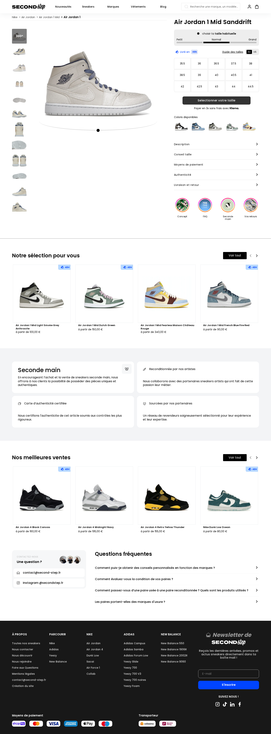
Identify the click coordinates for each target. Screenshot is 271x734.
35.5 (182, 63)
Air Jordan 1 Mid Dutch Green (96, 325)
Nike (52, 643)
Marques (113, 6)
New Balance (58, 661)
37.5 (233, 63)
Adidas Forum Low (136, 655)
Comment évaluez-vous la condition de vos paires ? (134, 579)
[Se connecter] (249, 6)
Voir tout (235, 255)
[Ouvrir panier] (255, 6)
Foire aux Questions (25, 668)
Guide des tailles (232, 51)
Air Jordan (93, 643)
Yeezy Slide (131, 661)
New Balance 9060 (173, 661)
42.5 (199, 86)
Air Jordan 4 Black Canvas (33, 527)
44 (233, 86)
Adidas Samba (133, 649)
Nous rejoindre (22, 661)
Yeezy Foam (132, 686)
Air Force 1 (93, 668)
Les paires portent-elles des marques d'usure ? (130, 602)
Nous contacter (22, 649)
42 (182, 86)
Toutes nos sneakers (26, 643)
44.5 (250, 86)
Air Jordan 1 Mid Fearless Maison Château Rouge (167, 327)
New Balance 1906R (174, 649)
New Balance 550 (172, 643)
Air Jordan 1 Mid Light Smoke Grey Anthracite (37, 327)
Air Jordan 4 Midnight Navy (96, 527)
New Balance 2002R (174, 655)
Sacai (90, 661)
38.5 (182, 75)
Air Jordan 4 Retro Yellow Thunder (163, 527)
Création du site (23, 686)
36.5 (216, 63)
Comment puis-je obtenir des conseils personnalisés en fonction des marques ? (155, 568)
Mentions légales (23, 674)
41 (250, 75)
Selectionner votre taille (216, 100)
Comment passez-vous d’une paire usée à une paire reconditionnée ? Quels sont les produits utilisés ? (171, 590)
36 (199, 63)
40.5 (233, 75)
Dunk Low (92, 655)
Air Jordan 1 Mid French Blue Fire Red (226, 325)
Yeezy (53, 655)
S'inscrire (229, 685)
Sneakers (88, 6)
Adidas (54, 649)
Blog (163, 6)
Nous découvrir (22, 655)
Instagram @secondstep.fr (43, 583)
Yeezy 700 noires (135, 680)
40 (216, 75)
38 (250, 63)
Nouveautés (63, 6)
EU (249, 51)
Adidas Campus (134, 643)
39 (199, 75)
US (254, 51)
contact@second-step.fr (29, 680)
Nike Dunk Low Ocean (216, 527)
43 (216, 86)
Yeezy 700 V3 (132, 674)
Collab (90, 674)
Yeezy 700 (130, 668)
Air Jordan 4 (94, 649)
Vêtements (138, 6)
